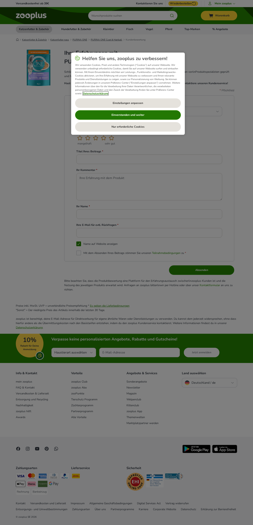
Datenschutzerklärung (95, 93)
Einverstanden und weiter (127, 115)
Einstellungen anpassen (128, 103)
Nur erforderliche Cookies (127, 127)
